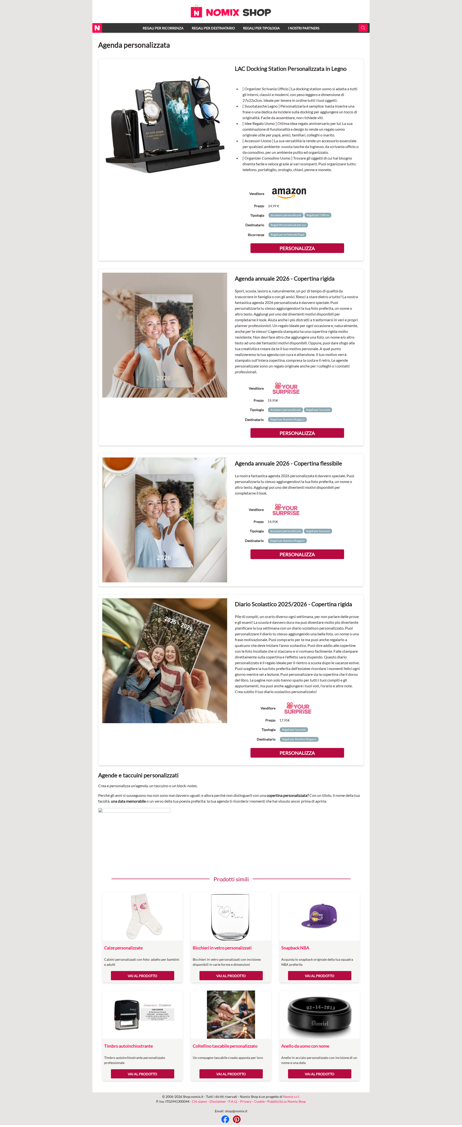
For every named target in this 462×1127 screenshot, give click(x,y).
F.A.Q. (233, 1101)
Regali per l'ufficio (318, 215)
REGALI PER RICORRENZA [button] (163, 28)
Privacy (245, 1101)
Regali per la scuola (318, 410)
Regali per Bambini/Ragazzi (287, 419)
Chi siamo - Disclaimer (209, 1101)
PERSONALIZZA (297, 248)
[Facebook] (225, 1119)
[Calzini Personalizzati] (142, 916)
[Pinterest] (237, 1119)
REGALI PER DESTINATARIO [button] (213, 28)
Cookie (259, 1101)
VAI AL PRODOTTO (142, 976)
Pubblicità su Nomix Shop (286, 1101)
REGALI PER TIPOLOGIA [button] (261, 28)
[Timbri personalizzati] (142, 1015)
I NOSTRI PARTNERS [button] (303, 28)
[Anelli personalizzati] (319, 1015)
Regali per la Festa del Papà (287, 234)
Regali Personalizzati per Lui (288, 225)
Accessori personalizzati (286, 215)
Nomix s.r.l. (291, 1097)
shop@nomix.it (236, 1111)
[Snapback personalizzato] (319, 916)
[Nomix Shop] (231, 16)
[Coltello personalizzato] (231, 1015)
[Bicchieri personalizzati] (231, 916)
